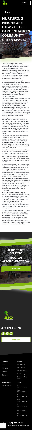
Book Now (16, 340)
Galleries (5, 368)
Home (4, 365)
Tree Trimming (21, 367)
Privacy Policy (24, 426)
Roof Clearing (21, 374)
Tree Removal (21, 364)
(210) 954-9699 (16, 269)
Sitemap (4, 375)
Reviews (4, 372)
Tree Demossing (21, 371)
